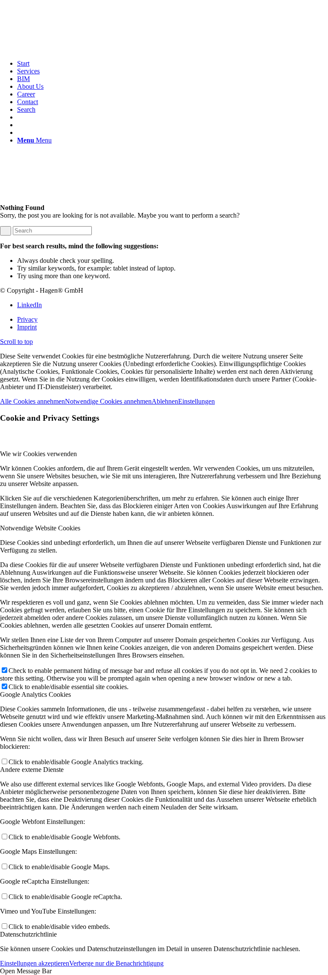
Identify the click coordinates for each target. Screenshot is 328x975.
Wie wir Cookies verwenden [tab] (38, 453)
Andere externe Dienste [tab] (32, 769)
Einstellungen (196, 401)
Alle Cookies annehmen (32, 401)
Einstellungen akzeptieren (34, 963)
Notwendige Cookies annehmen (108, 401)
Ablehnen (165, 401)
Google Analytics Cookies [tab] (35, 694)
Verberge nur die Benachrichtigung (116, 963)
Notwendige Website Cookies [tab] (40, 528)
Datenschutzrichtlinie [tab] (28, 934)
